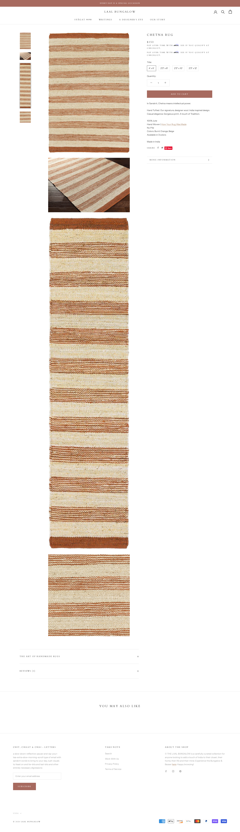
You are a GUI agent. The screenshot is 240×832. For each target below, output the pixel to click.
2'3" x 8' (164, 68)
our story (158, 19)
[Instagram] (173, 771)
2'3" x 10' (178, 68)
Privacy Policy (112, 764)
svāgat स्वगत (83, 19)
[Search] (223, 11)
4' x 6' (151, 68)
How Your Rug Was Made (173, 124)
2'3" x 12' (193, 68)
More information (163, 160)
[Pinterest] (180, 771)
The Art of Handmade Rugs (40, 656)
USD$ (16, 813)
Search (108, 753)
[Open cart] (230, 12)
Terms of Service (113, 769)
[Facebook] (158, 148)
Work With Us (112, 758)
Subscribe (24, 786)
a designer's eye (131, 19)
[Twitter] (162, 148)
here (174, 764)
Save (170, 148)
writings (105, 19)
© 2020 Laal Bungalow (26, 822)
